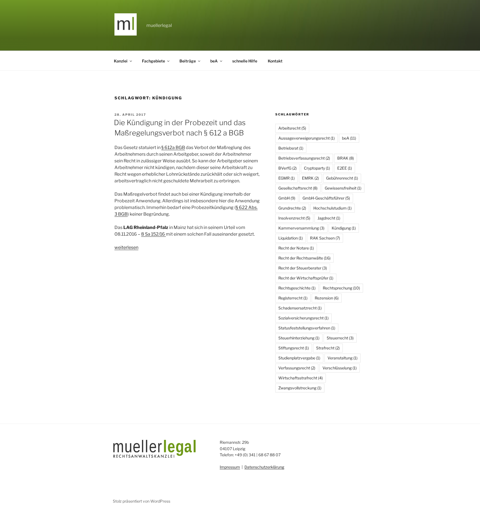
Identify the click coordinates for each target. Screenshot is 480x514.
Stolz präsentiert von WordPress (141, 501)
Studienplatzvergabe (299, 358)
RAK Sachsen (325, 238)
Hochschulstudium (332, 208)
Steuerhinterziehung (298, 338)
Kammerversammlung (301, 228)
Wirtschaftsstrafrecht (300, 378)
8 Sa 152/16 (153, 234)
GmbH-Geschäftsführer (326, 198)
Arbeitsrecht (292, 128)
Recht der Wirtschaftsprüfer (305, 278)
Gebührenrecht (342, 178)
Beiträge (187, 61)
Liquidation (290, 238)
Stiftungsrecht (293, 348)
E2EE (344, 168)
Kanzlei (121, 61)
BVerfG (287, 168)
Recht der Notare (296, 248)
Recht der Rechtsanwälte (304, 258)
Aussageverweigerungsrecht (306, 138)
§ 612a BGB (173, 147)
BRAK (345, 158)
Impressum (230, 467)
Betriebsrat (290, 148)
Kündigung (344, 228)
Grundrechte (292, 208)
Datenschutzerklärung (264, 467)
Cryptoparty (317, 168)
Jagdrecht (329, 218)
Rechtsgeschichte (297, 288)
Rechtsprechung (341, 288)
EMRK (310, 178)
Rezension (327, 298)
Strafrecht (328, 348)
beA (214, 61)
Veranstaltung (343, 358)
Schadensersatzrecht (300, 308)
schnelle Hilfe (244, 61)
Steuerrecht (340, 338)
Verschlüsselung (339, 368)
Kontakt (275, 61)
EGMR (286, 178)
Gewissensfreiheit (343, 188)
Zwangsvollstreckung (299, 388)
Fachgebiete (153, 61)
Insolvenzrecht (294, 218)
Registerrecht (293, 298)
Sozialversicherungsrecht (303, 318)
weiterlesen (126, 247)
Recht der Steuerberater (302, 268)
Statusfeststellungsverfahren (306, 328)
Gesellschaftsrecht (298, 188)
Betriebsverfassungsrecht (304, 158)
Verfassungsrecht (296, 368)
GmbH (286, 198)
